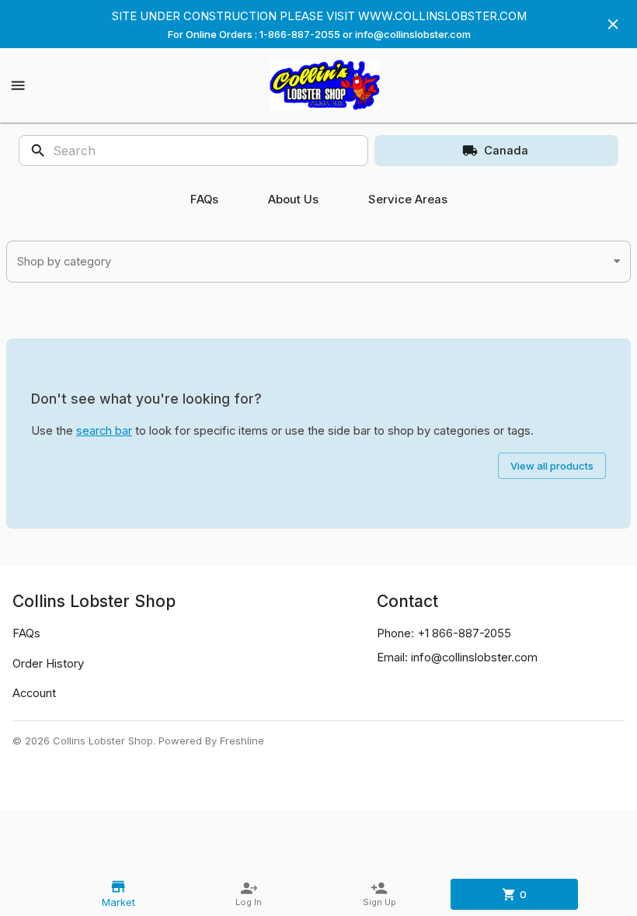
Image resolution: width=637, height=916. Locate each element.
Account (34, 693)
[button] (318, 262)
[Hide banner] (613, 24)
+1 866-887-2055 (464, 633)
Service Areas (407, 199)
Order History (48, 664)
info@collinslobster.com (474, 657)
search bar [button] (104, 431)
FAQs (204, 199)
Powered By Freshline (211, 740)
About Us (293, 199)
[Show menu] (18, 85)
